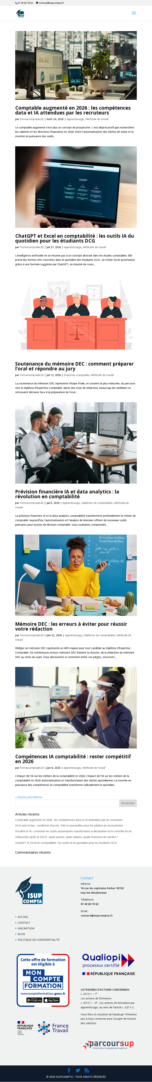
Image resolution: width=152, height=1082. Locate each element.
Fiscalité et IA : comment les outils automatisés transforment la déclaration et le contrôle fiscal (73, 831)
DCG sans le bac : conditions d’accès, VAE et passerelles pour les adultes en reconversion (69, 825)
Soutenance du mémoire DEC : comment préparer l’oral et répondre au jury (74, 366)
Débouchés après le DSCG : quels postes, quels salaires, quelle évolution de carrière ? (66, 837)
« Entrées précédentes (28, 797)
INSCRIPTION (26, 928)
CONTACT (24, 922)
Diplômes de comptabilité (97, 503)
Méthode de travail (96, 119)
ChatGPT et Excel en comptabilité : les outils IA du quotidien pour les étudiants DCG (74, 238)
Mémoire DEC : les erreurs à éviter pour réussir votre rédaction (71, 626)
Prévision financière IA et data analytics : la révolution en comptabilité (67, 494)
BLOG (21, 934)
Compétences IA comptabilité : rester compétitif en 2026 (73, 759)
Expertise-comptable (76, 375)
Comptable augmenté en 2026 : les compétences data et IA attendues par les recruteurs (73, 110)
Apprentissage (75, 119)
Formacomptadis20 (32, 119)
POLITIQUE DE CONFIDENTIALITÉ (39, 939)
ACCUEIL (23, 917)
